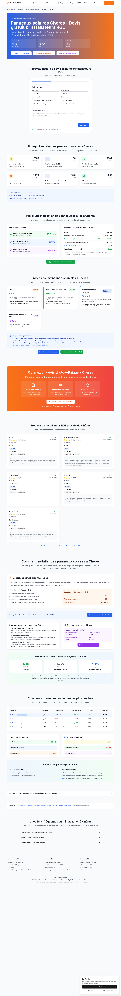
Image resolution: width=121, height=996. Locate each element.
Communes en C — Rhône (24, 805)
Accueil (13, 9)
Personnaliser (109, 991)
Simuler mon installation (21, 53)
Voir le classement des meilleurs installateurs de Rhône (59, 546)
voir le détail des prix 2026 (79, 254)
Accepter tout (100, 987)
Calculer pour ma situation (89, 645)
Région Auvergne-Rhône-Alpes (62, 805)
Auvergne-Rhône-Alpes (33, 9)
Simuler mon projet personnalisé (62, 261)
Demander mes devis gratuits (60, 402)
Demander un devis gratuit (44, 53)
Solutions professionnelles (67, 53)
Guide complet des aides (49, 352)
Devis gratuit (109, 3)
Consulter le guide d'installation (100, 615)
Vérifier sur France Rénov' (71, 352)
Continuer (83, 125)
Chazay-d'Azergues (18, 727)
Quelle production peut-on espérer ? (33, 837)
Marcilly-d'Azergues (18, 723)
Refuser (90, 991)
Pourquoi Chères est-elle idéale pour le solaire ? (37, 832)
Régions (20, 9)
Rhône (44, 9)
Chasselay (15, 719)
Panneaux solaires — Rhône (42, 805)
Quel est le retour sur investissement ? (33, 842)
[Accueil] (7, 9)
